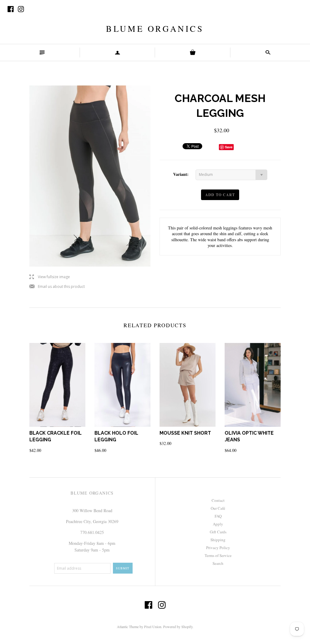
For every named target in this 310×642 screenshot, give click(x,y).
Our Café (218, 508)
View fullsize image (49, 277)
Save (228, 147)
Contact (218, 500)
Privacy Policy (218, 547)
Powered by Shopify (178, 626)
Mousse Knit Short (185, 433)
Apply (218, 524)
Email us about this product (57, 286)
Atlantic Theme (128, 626)
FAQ (218, 516)
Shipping (218, 539)
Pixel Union (152, 626)
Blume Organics (155, 28)
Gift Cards (218, 532)
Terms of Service (218, 555)
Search (218, 563)
